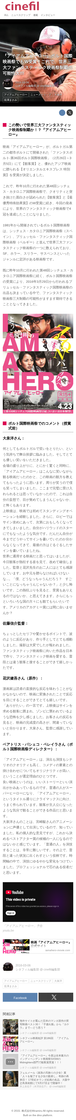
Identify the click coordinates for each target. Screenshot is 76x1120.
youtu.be (8, 930)
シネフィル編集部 (25, 85)
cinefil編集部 (47, 85)
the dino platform (42, 1115)
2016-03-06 (22, 82)
